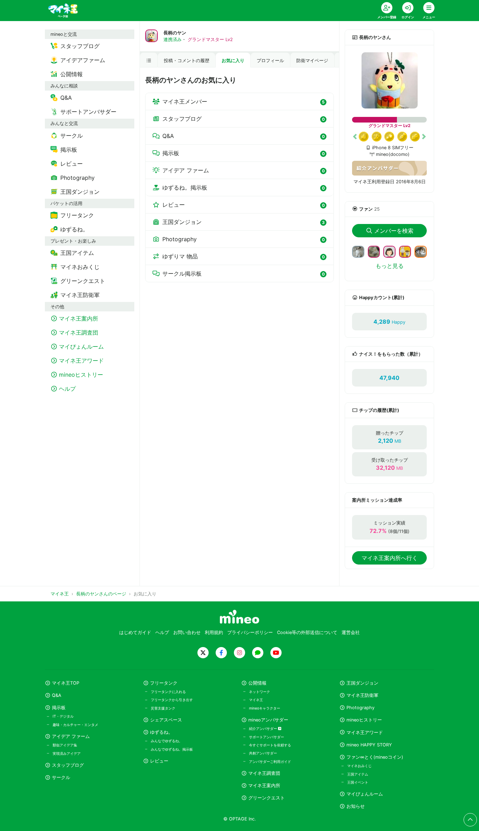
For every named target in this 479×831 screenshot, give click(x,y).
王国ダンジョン (243, 221)
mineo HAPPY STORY (369, 744)
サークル (61, 777)
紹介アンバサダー (263, 728)
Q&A (243, 135)
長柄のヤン (174, 32)
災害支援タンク (163, 708)
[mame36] (423, 251)
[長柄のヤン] (389, 80)
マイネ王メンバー (243, 101)
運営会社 (351, 632)
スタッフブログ (243, 118)
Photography (243, 239)
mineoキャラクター (264, 708)
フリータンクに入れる (168, 692)
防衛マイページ (312, 60)
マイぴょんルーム (364, 794)
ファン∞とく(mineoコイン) (374, 757)
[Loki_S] (377, 251)
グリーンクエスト (266, 797)
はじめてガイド (135, 632)
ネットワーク (259, 692)
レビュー (243, 204)
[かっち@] (392, 251)
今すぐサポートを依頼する (270, 745)
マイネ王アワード (364, 732)
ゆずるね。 (161, 732)
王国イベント (357, 782)
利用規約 (214, 632)
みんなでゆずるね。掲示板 (172, 749)
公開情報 (257, 683)
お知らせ (355, 806)
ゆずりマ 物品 (243, 256)
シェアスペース (166, 720)
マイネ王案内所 (264, 785)
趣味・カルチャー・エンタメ (75, 725)
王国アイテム (357, 774)
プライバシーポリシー (250, 632)
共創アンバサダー (263, 753)
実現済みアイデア (67, 753)
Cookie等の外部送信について (307, 632)
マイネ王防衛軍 (362, 695)
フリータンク (163, 683)
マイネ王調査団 (264, 773)
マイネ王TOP (65, 683)
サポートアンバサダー (266, 737)
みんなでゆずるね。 (166, 741)
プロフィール (270, 60)
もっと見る (390, 265)
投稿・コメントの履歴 (186, 60)
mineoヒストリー (364, 720)
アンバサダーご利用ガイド (270, 761)
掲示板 (243, 153)
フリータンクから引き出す (172, 700)
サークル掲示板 (243, 273)
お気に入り (233, 60)
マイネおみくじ (359, 766)
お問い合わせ (187, 632)
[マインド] (408, 251)
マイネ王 (256, 700)
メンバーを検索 (393, 230)
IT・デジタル (63, 716)
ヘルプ (162, 632)
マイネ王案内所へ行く (390, 557)
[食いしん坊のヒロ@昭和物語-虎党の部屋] (361, 251)
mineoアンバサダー (268, 720)
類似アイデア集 (65, 745)
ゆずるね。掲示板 (243, 187)
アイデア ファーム (243, 170)
